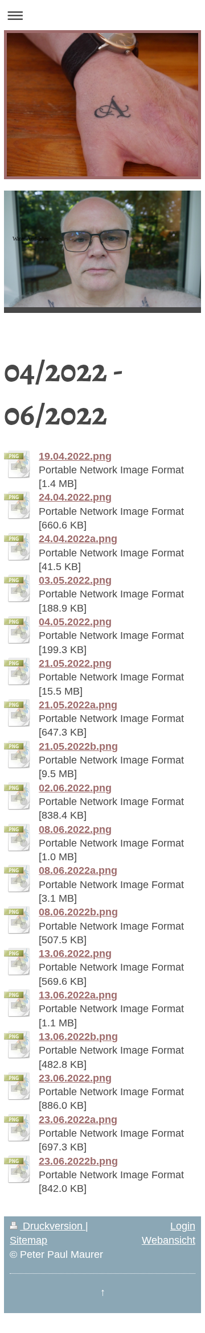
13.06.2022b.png (78, 1036)
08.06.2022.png (75, 829)
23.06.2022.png (75, 1078)
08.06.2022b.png (78, 912)
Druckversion (52, 1226)
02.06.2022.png (75, 788)
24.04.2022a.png (78, 538)
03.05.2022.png (75, 580)
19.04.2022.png (75, 456)
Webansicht (168, 1240)
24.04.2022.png (75, 497)
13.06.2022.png (75, 953)
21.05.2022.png (75, 663)
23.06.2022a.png (78, 1119)
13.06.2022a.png (78, 995)
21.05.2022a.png (78, 705)
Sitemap (28, 1240)
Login (182, 1226)
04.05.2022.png (75, 622)
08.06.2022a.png (78, 870)
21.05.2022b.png (78, 746)
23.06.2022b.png (78, 1161)
